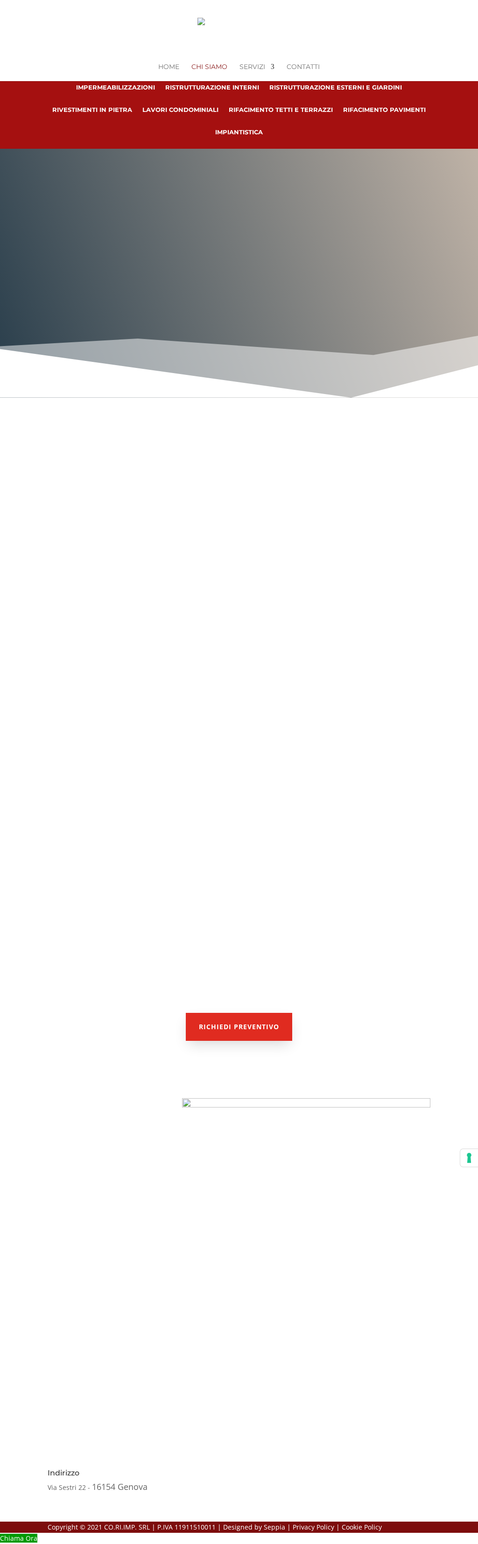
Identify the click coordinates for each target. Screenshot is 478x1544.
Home (168, 67)
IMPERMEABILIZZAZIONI (130, 858)
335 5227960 (295, 288)
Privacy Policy (313, 1527)
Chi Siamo (209, 67)
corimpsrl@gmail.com (351, 1486)
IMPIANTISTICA (375, 858)
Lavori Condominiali (180, 109)
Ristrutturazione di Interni (383, 931)
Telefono (198, 1472)
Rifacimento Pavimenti (384, 109)
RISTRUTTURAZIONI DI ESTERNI (119, 931)
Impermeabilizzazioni (115, 87)
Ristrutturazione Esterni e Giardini (335, 87)
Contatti (303, 67)
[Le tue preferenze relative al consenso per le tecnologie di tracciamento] (469, 1158)
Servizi (252, 67)
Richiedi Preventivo (239, 1026)
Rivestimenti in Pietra (92, 109)
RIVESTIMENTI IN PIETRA (248, 862)
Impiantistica (239, 132)
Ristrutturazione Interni (212, 87)
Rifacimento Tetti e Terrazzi (281, 109)
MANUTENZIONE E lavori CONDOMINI (247, 944)
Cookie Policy (362, 1527)
